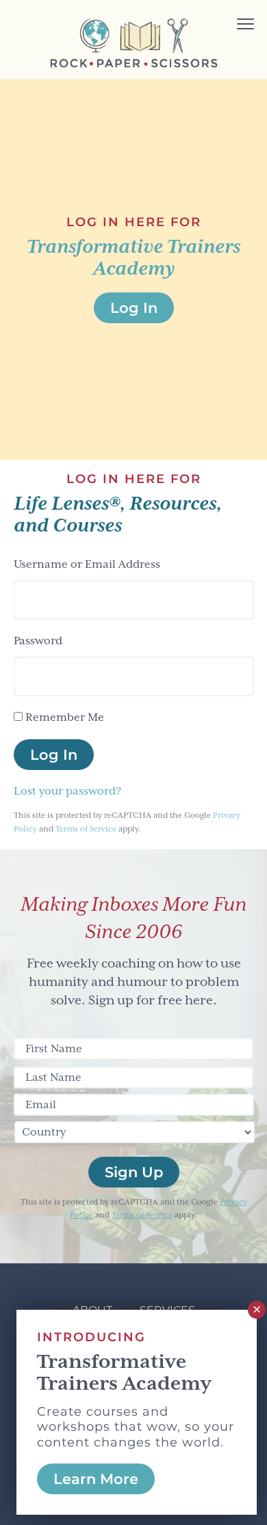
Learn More (95, 1478)
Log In (53, 754)
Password (38, 641)
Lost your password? (67, 791)
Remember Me (64, 717)
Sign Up (134, 1172)
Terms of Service (85, 829)
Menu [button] (226, 25)
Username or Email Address (87, 564)
